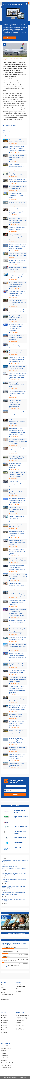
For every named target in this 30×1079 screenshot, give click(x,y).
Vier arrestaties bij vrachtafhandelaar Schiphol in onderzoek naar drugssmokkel (17, 594)
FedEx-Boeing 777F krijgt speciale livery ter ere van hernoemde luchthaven (16, 740)
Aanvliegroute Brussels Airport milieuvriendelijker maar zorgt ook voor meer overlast (17, 500)
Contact (3, 985)
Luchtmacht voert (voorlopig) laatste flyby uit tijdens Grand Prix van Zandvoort (17, 293)
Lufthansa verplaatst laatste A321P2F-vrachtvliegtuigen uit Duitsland (17, 622)
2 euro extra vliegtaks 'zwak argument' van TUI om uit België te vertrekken (17, 756)
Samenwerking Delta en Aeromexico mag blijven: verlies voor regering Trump (18, 220)
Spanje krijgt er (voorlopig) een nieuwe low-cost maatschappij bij (17, 646)
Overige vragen (20, 1025)
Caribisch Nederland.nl (7, 1063)
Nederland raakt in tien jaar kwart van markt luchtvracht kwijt (16, 157)
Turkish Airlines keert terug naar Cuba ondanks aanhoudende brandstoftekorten (18, 413)
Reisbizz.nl (3, 1053)
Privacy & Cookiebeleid (7, 994)
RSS (4, 1030)
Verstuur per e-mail (9, 131)
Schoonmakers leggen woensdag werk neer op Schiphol (16, 509)
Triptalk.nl (3, 1050)
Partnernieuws (5, 999)
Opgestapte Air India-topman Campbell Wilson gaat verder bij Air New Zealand (18, 441)
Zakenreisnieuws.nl (6, 1048)
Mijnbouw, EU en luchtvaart (11, 927)
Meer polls (4, 967)
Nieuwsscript (4, 997)
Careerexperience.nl (6, 1065)
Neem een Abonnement (22, 1015)
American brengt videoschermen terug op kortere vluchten (16, 483)
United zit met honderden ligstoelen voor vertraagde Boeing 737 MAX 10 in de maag (17, 211)
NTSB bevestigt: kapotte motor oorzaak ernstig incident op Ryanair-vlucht (18, 699)
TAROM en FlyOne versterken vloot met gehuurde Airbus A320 (17, 384)
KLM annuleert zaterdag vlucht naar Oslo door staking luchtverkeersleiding (17, 276)
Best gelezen (5, 857)
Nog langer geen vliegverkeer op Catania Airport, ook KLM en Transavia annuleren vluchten (17, 707)
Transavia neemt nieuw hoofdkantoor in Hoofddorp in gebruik (17, 195)
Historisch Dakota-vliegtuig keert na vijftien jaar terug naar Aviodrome (17, 302)
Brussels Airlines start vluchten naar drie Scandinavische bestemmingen (17, 602)
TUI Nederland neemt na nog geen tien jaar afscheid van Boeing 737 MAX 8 (17, 491)
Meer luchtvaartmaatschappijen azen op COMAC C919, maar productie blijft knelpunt (18, 246)
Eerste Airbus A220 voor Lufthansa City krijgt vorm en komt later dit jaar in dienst (17, 732)
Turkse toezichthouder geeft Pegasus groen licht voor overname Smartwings (17, 630)
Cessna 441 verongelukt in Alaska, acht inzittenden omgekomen (16, 337)
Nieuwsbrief (6, 1015)
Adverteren (4, 987)
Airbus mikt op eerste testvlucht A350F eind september (15, 465)
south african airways (11, 125)
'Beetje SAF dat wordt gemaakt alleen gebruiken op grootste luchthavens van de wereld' (17, 375)
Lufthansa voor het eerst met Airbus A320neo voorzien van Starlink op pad (17, 421)
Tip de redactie (8, 135)
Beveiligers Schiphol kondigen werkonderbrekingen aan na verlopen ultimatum (17, 450)
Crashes (4, 858)
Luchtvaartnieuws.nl (6, 1046)
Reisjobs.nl (4, 1060)
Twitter (4, 1017)
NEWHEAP (19, 991)
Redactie (3, 989)
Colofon (3, 992)
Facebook (5, 1020)
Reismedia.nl (4, 1055)
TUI (17, 989)
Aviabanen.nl (4, 1058)
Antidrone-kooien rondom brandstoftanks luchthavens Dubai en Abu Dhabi (16, 166)
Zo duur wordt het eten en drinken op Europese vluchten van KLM (17, 542)
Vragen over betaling (21, 1017)
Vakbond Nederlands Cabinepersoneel (21, 985)
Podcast (5, 1032)
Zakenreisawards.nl (6, 1067)
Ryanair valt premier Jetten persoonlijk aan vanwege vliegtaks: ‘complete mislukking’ (17, 148)
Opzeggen (19, 1022)
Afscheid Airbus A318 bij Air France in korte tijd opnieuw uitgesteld (16, 533)
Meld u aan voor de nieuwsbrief (12, 133)
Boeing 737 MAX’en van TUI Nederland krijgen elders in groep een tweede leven (17, 359)
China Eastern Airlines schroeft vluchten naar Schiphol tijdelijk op (17, 393)
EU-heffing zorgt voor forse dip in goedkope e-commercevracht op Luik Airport (18, 576)
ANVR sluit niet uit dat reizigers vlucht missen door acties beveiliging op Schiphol (17, 284)
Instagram (5, 1027)
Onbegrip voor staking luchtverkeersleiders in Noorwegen (15, 317)
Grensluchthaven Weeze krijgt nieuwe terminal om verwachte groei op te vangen (17, 679)
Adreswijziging (20, 1020)
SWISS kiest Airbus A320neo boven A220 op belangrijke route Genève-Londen (17, 474)
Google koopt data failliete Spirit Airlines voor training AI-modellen (17, 551)
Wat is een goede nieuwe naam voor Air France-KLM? (14, 944)
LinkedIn (5, 1022)
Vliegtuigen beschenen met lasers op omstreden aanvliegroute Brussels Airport (17, 567)
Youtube (5, 1025)
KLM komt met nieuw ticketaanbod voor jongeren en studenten (17, 585)
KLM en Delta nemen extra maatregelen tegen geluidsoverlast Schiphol (16, 518)
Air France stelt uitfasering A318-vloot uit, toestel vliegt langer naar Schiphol (17, 723)
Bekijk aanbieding (9, 38)
